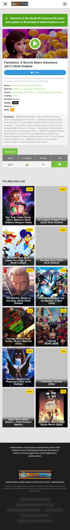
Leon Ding (27, 88)
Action (13, 85)
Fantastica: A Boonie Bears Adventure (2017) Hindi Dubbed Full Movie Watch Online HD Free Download (33, 122)
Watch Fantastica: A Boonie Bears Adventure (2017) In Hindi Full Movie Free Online (30, 140)
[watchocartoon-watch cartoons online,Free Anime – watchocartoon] (19, 4)
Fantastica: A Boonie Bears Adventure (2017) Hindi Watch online (33, 129)
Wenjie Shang (55, 92)
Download (10, 151)
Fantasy (38, 85)
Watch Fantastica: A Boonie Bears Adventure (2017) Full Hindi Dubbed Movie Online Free (34, 132)
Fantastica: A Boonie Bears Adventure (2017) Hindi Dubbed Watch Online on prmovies (33, 126)
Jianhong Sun (30, 92)
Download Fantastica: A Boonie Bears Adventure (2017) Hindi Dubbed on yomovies (32, 118)
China (15, 95)
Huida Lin (17, 88)
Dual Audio (22, 85)
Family (31, 85)
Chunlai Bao (17, 92)
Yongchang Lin (39, 88)
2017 (15, 106)
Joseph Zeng (43, 92)
